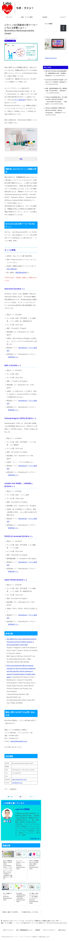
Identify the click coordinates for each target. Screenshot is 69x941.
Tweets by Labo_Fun (51, 58)
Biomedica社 (22, 348)
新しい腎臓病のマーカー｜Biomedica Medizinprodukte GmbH (7, 897)
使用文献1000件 (20, 272)
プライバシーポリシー (49, 930)
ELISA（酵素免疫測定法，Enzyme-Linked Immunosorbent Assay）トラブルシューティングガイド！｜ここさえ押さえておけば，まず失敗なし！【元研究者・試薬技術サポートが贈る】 (7, 869)
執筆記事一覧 (35, 838)
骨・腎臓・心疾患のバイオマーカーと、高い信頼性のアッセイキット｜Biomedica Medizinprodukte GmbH (33, 898)
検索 (63, 28)
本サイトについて (8, 930)
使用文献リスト (13, 357)
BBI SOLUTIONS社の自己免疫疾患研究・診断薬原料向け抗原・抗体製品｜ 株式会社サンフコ (56, 73)
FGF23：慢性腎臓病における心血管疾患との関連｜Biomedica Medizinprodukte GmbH (33, 865)
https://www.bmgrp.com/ (19, 779)
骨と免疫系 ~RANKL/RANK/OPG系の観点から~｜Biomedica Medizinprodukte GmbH (21, 897)
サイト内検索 (48, 23)
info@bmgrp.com (17, 782)
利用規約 (37, 930)
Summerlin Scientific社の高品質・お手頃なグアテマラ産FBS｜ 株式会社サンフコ (56, 82)
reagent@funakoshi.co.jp (18, 741)
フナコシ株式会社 (19, 100)
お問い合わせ (62, 930)
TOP (30, 920)
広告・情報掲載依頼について (24, 930)
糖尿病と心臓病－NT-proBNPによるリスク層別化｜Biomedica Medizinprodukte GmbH (12, 912)
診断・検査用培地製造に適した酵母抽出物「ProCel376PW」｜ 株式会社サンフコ (56, 91)
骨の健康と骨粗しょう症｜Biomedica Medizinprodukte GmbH (31, 912)
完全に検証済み (12, 269)
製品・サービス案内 (27, 17)
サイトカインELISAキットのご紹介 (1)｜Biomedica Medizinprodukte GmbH (20, 865)
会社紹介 (44, 17)
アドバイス (9, 17)
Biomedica (13, 789)
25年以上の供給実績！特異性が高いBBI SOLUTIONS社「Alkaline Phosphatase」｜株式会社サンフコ (55, 110)
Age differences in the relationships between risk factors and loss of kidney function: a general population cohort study (21, 641)
